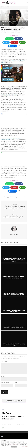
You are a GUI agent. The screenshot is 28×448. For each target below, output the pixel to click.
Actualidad (4, 31)
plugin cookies (24, 446)
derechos (4, 197)
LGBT (12, 197)
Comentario (4, 361)
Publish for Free (20, 424)
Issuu (9, 424)
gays (8, 197)
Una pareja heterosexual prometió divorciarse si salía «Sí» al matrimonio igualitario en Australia (13, 216)
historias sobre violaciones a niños (9, 95)
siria (24, 197)
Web (16, 382)
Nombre (3, 376)
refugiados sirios (18, 197)
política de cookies (13, 444)
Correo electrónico (5, 382)
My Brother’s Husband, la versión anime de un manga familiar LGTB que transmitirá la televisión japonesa (15, 207)
